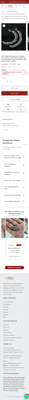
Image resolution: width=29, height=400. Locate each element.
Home (3, 11)
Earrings (5, 310)
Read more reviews (14, 267)
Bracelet (5, 312)
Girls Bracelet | (14, 384)
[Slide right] (18, 53)
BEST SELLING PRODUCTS (12, 11)
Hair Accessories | (19, 377)
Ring (4, 317)
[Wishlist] (20, 6)
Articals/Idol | (15, 386)
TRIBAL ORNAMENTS (17, 397)
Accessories (6, 304)
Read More (6, 130)
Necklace (6, 307)
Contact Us (6, 327)
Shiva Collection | (8, 377)
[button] (3, 6)
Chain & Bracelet (8, 302)
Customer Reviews (8, 340)
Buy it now (14, 93)
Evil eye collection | (15, 388)
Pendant (5, 315)
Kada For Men (14, 390)
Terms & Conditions (9, 335)
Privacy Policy (7, 333)
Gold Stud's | (7, 379)
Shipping (3, 67)
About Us (6, 325)
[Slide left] (10, 53)
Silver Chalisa (15, 379)
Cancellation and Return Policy (12, 338)
